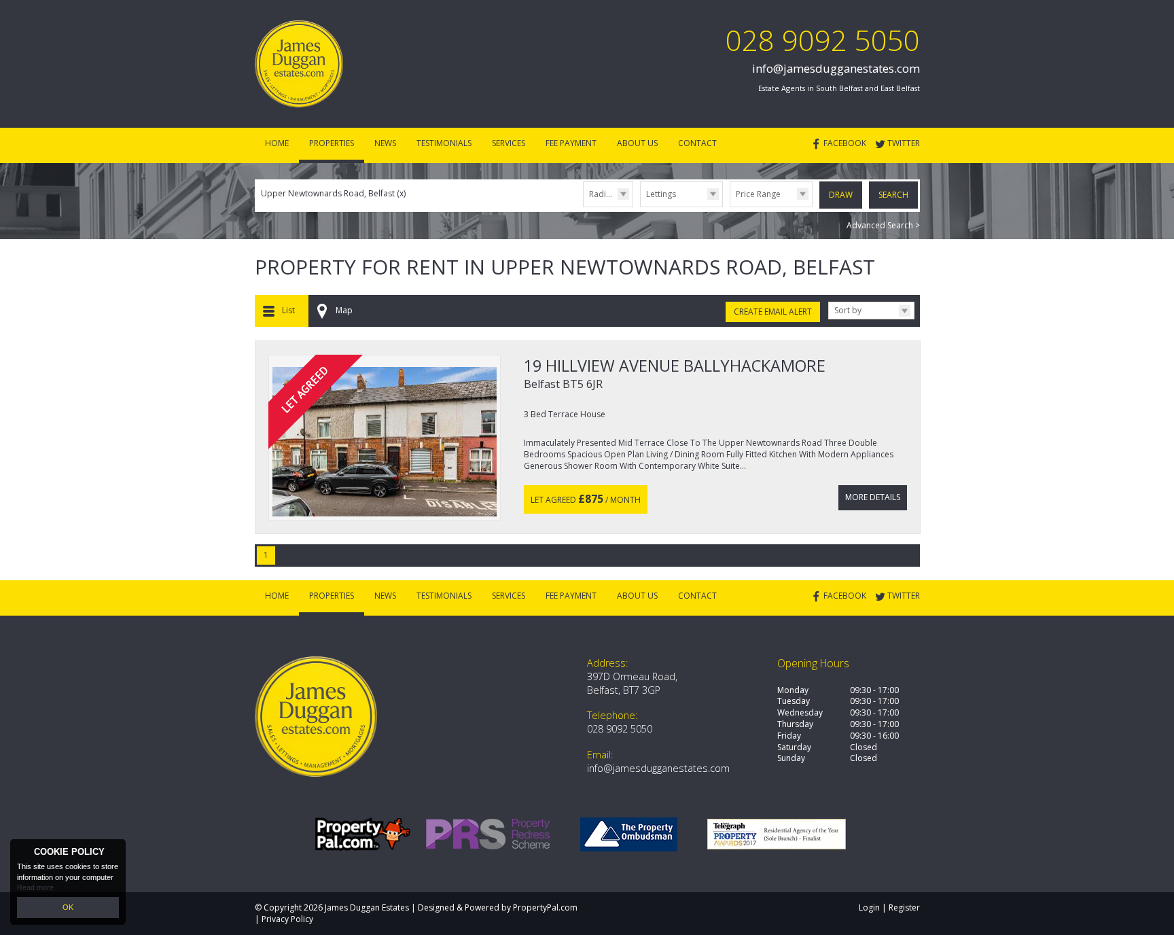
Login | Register (889, 907)
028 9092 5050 (823, 39)
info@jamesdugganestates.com (836, 68)
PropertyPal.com (545, 907)
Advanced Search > (883, 225)
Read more (35, 887)
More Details (872, 497)
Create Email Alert (773, 311)
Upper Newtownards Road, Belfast (333, 193)
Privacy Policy (287, 919)
